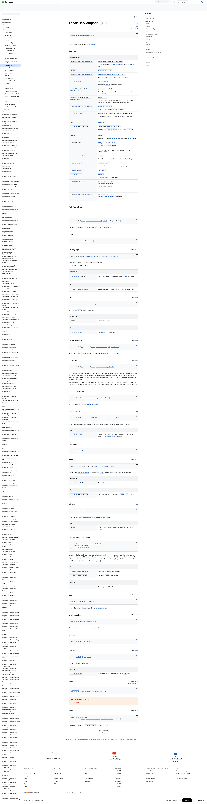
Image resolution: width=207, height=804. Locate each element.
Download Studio (150, 778)
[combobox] (163, 1)
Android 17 (118, 771)
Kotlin (131, 28)
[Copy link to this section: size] (73, 595)
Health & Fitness (58, 776)
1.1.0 (137, 26)
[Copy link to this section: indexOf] (76, 460)
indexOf (100, 126)
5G (55, 784)
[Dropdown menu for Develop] (50, 2)
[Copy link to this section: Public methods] (85, 207)
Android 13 (118, 781)
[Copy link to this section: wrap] (74, 682)
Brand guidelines (39, 800)
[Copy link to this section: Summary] (79, 51)
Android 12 (118, 784)
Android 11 (118, 786)
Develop (45, 2)
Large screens (88, 771)
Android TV (88, 781)
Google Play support (181, 776)
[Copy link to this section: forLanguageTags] (84, 250)
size (99, 156)
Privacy (56, 781)
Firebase (59, 793)
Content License (110, 739)
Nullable (112, 74)
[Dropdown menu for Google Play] (63, 2)
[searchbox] (11, 14)
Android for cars (89, 778)
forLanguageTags (103, 74)
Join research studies (181, 778)
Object (105, 70)
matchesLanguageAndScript (106, 142)
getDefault (101, 97)
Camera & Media (58, 778)
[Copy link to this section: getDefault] (78, 360)
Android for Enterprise (29, 773)
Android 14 (118, 778)
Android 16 (118, 773)
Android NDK (149, 781)
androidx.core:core (133, 22)
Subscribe (187, 800)
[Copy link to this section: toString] (76, 635)
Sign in (203, 2)
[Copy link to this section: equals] (75, 234)
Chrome (51, 793)
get (99, 81)
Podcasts (26, 786)
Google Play (57, 2)
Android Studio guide (151, 771)
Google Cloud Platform (70, 793)
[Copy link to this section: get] (73, 298)
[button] (10, 19)
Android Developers (73, 17)
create (100, 61)
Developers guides (150, 773)
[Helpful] (134, 17)
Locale (132, 64)
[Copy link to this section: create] (75, 214)
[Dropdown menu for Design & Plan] (39, 2)
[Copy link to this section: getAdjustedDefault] (85, 340)
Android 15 (118, 776)
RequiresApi (103, 181)
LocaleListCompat (88, 35)
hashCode (101, 122)
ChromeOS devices (90, 776)
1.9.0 (137, 537)
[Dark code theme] (137, 33)
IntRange (74, 126)
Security (26, 776)
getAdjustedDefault (104, 89)
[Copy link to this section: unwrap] (76, 650)
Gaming (56, 771)
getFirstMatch (102, 113)
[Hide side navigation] (19, 801)
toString (101, 170)
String (118, 74)
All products (83, 793)
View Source (133, 24)
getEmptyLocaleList (104, 106)
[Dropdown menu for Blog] (73, 2)
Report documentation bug (183, 773)
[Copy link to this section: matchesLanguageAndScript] (92, 537)
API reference (7, 8)
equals (100, 70)
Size (77, 89)
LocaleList (91, 44)
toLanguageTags (103, 163)
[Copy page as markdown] (102, 23)
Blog (70, 2)
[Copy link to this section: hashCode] (78, 444)
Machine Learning (58, 773)
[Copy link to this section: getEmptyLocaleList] (85, 391)
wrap (99, 183)
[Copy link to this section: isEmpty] (76, 504)
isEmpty (100, 135)
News (25, 781)
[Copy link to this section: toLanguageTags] (83, 615)
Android (26, 771)
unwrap (100, 174)
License (31, 800)
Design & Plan (33, 2)
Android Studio (194, 2)
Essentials (20, 2)
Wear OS (87, 773)
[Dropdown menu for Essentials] (25, 2)
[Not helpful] (137, 17)
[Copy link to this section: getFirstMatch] (81, 411)
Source (25, 778)
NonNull (78, 61)
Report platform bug (181, 771)
